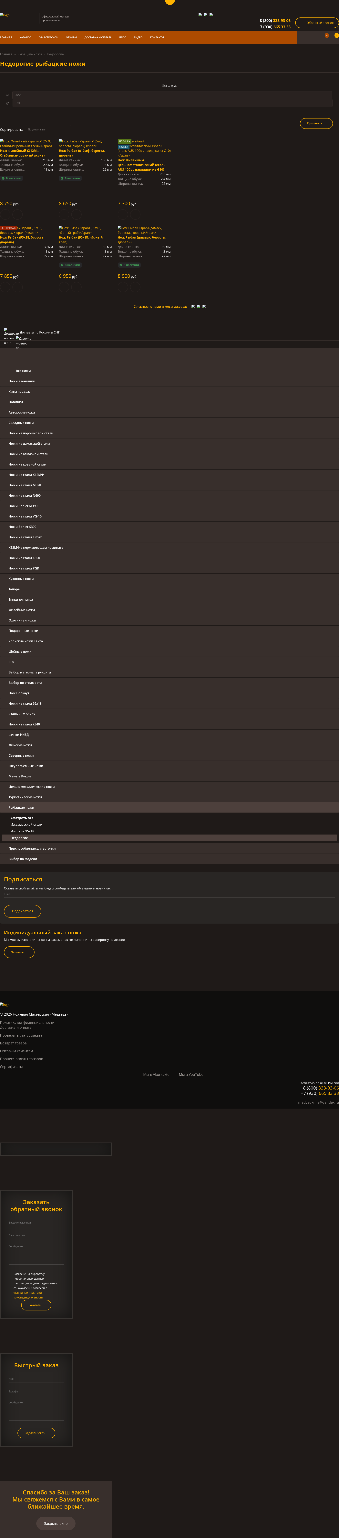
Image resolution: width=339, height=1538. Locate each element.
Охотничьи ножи (22, 620)
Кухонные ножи (21, 579)
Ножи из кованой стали (27, 464)
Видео (138, 37)
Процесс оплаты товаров (21, 1058)
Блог (122, 37)
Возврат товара (13, 1043)
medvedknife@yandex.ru (318, 1102)
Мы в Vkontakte (156, 1074)
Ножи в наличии (22, 381)
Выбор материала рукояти (30, 672)
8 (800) (275, 20)
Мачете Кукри (20, 776)
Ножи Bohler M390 (23, 506)
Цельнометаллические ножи (32, 786)
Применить (314, 123)
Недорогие (55, 54)
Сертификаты (11, 1066)
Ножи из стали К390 (24, 558)
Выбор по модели (23, 859)
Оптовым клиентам (16, 1051)
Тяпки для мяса (21, 599)
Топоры (14, 589)
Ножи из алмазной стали (28, 454)
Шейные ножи (20, 651)
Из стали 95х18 (22, 831)
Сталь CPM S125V (22, 714)
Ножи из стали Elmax (25, 537)
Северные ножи (21, 755)
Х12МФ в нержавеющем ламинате (36, 547)
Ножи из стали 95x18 (25, 703)
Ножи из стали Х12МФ (26, 475)
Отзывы (71, 37)
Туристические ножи (25, 797)
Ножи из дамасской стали (29, 443)
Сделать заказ (35, 1433)
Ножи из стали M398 (25, 485)
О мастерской (48, 37)
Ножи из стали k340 (24, 724)
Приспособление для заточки (32, 848)
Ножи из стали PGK (24, 568)
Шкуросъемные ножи (26, 766)
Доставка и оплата (98, 37)
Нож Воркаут (19, 693)
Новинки (16, 402)
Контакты (157, 37)
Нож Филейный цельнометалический (141, 165)
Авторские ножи (22, 412)
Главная (6, 37)
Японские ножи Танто (26, 641)
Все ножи (23, 371)
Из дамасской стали (26, 824)
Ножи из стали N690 (25, 495)
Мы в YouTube (191, 1074)
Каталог (25, 37)
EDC (12, 662)
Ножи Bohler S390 (22, 527)
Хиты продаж (19, 391)
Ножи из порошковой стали (31, 433)
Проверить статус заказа (21, 1035)
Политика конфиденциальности (27, 1022)
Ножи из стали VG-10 (25, 516)
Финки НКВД (19, 735)
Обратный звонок (320, 23)
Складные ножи (21, 423)
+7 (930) (274, 26)
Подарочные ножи (23, 631)
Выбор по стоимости (25, 683)
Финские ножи (20, 745)
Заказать (17, 952)
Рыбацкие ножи (29, 54)
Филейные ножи (22, 610)
